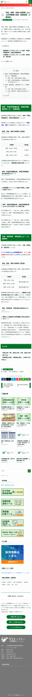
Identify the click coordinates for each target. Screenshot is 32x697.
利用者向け (9, 582)
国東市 (8, 584)
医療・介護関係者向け (13, 371)
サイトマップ (4, 475)
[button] (3, 379)
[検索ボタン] (26, 2)
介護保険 (5, 371)
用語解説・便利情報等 (7, 19)
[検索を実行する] (29, 470)
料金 (12, 584)
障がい (16, 584)
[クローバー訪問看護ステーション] (5, 2)
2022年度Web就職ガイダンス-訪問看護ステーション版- (15, 572)
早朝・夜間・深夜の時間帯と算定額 (17, 89)
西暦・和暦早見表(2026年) (7, 485)
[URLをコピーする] (28, 379)
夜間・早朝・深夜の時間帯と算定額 (17, 78)
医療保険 (21, 371)
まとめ (7, 95)
